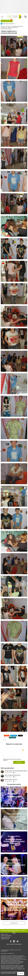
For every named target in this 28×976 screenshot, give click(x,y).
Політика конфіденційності (7, 971)
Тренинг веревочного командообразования (16, 770)
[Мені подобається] (3, 739)
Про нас (8, 944)
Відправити (19, 762)
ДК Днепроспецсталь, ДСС (8, 895)
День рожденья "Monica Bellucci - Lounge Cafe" (14, 909)
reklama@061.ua (4, 951)
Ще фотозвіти (14, 923)
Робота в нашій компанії (6, 935)
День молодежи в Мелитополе (12, 775)
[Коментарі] (5, 739)
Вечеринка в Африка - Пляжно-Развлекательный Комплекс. (14, 841)
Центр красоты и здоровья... (8, 828)
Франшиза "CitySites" (5, 937)
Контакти (12, 944)
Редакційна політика (10, 973)
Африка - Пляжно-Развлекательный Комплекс (14, 864)
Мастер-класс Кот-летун (11, 779)
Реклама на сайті (4, 934)
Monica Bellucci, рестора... (8, 918)
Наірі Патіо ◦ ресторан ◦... (7, 805)
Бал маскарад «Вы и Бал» (14, 886)
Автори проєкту (18, 944)
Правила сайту (16, 971)
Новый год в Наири (14, 796)
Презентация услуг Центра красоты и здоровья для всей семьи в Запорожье (14, 819)
